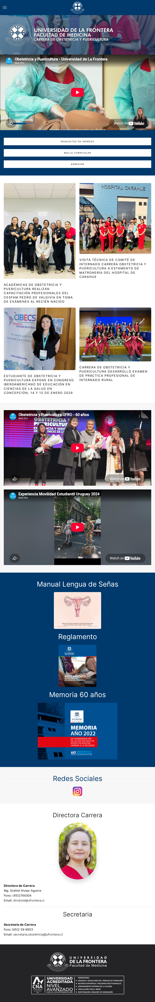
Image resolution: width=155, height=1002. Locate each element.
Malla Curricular (77, 153)
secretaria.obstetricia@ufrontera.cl (38, 934)
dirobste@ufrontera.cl (28, 900)
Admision (77, 164)
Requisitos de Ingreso (77, 141)
